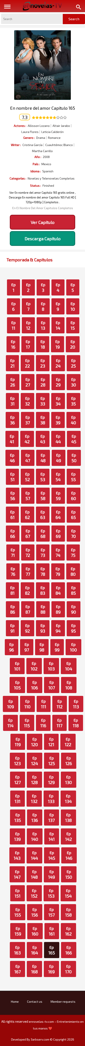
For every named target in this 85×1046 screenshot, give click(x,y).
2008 (46, 156)
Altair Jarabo (61, 125)
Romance (54, 137)
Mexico (46, 164)
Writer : (16, 145)
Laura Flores (30, 131)
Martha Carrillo (42, 151)
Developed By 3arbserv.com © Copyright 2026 (42, 1039)
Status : (35, 185)
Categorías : (18, 178)
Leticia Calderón (52, 131)
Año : (37, 157)
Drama (40, 137)
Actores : (20, 126)
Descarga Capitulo (43, 238)
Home (15, 1001)
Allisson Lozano (39, 125)
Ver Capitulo (42, 222)
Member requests (63, 1001)
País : (36, 164)
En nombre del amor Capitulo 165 (42, 108)
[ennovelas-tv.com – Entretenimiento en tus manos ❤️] (42, 6)
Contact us (34, 1001)
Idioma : (36, 171)
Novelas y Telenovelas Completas (51, 178)
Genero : (29, 137)
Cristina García (32, 144)
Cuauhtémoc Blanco (59, 144)
